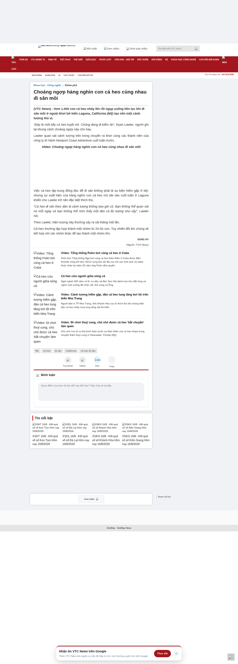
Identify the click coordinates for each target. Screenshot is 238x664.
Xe (166, 59)
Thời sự (23, 59)
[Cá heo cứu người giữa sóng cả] (46, 281)
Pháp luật (105, 59)
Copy (111, 366)
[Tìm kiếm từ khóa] (197, 48)
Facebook (68, 366)
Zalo (97, 366)
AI (59, 75)
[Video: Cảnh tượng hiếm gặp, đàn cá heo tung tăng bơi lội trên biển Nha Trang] (46, 304)
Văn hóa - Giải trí (124, 59)
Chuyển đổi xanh (209, 59)
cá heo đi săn (88, 350)
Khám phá (50, 75)
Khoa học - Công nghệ (47, 85)
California (71, 350)
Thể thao (65, 59)
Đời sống (157, 59)
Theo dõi (162, 653)
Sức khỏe (142, 59)
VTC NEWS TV (38, 59)
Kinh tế (52, 59)
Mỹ (37, 350)
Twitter (82, 366)
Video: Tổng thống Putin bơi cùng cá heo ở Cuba (95, 253)
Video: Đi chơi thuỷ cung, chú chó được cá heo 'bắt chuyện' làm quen (102, 324)
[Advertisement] (182, 134)
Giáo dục (91, 59)
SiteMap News (124, 528)
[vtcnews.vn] (68, 360)
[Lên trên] (231, 657)
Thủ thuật (69, 75)
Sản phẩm (37, 75)
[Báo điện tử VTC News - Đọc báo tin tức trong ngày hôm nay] (57, 49)
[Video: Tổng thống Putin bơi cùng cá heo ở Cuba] (46, 260)
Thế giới (78, 59)
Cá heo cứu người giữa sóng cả (83, 276)
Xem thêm (89, 499)
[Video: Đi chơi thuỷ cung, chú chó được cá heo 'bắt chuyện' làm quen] (46, 332)
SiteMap (111, 528)
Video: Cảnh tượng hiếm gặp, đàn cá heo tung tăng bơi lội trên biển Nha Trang (104, 296)
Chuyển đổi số (85, 75)
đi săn (58, 350)
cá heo (47, 350)
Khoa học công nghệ (183, 59)
